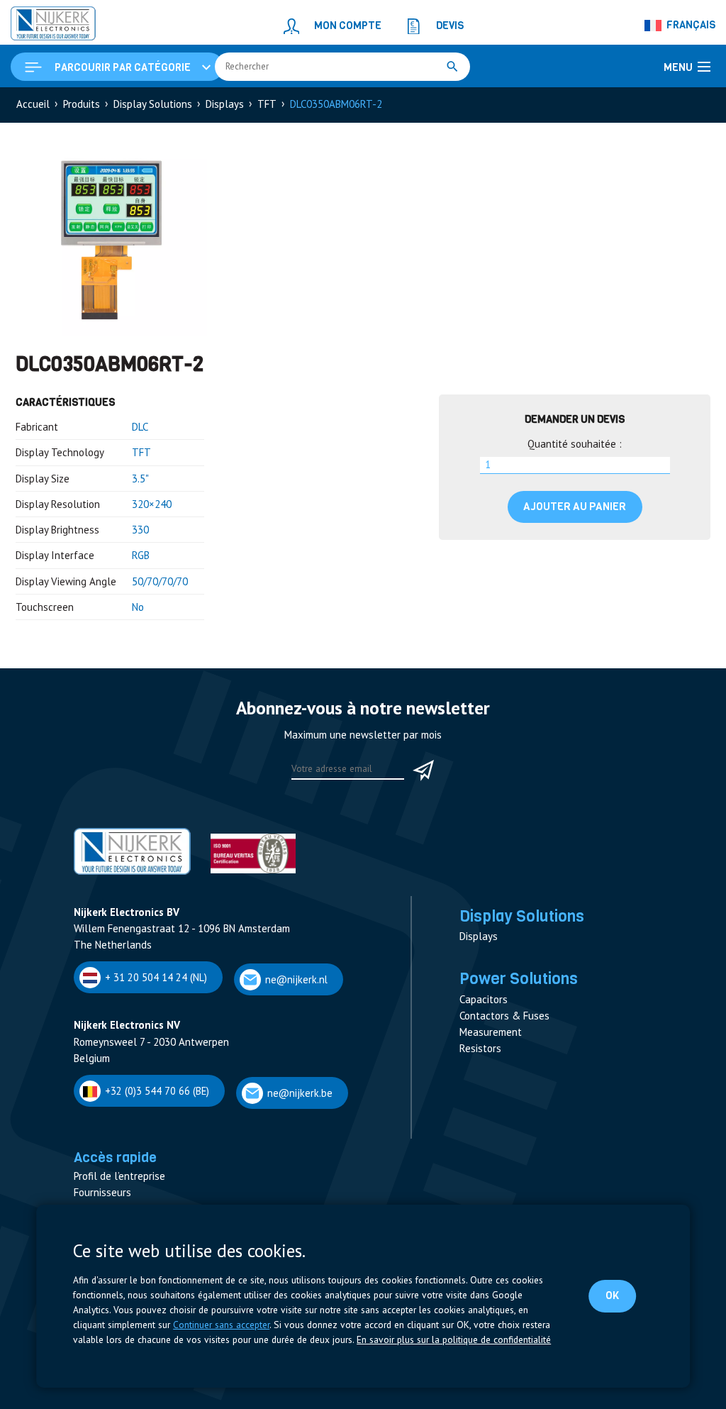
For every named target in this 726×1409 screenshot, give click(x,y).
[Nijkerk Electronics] (53, 25)
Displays (225, 104)
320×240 (152, 504)
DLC (140, 426)
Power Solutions (518, 978)
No (138, 607)
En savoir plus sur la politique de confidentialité (454, 1339)
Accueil (33, 104)
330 (140, 529)
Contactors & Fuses (504, 1015)
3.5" (140, 478)
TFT (267, 104)
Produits (81, 104)
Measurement (490, 1032)
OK (612, 1295)
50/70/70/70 (160, 581)
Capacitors (483, 999)
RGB (141, 555)
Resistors (480, 1048)
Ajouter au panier (574, 506)
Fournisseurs (102, 1192)
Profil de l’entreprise (119, 1176)
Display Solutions (152, 104)
